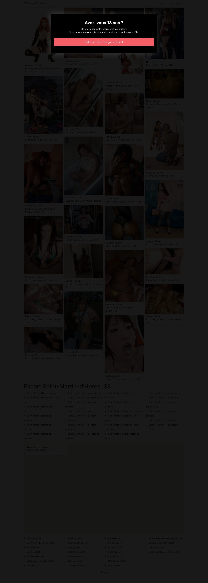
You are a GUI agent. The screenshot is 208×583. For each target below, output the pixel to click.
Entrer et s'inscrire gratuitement (104, 42)
